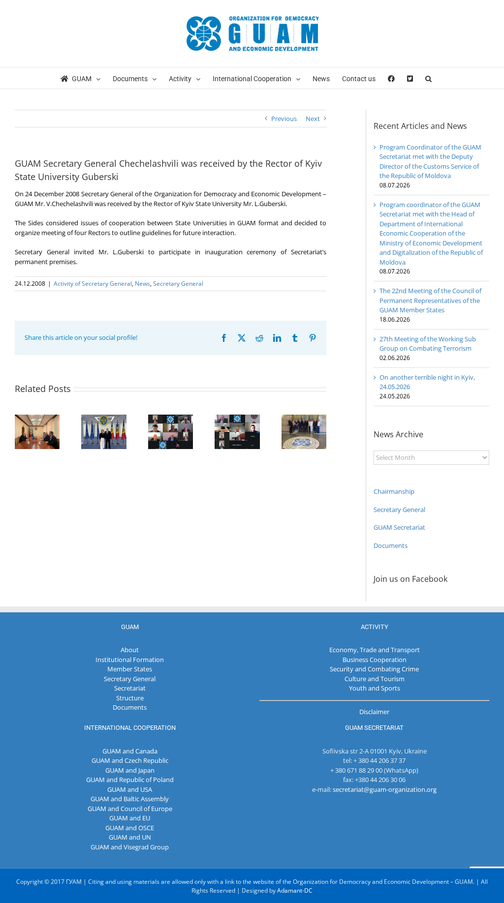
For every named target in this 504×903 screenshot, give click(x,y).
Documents (391, 545)
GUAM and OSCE (129, 827)
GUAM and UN (130, 837)
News (142, 283)
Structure (130, 697)
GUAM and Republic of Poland (130, 779)
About (130, 649)
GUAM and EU (129, 817)
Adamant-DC (295, 890)
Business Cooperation (375, 659)
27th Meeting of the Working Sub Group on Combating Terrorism (427, 343)
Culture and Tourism (375, 678)
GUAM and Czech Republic (130, 760)
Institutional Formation (129, 659)
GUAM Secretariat (399, 527)
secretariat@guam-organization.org (385, 789)
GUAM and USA (129, 789)
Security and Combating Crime (374, 668)
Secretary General (178, 283)
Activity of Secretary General (93, 283)
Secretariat (130, 688)
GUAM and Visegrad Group (130, 847)
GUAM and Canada (130, 751)
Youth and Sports (374, 688)
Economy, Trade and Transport (374, 649)
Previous (284, 118)
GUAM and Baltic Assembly (130, 798)
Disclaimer (374, 711)
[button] (428, 78)
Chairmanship (394, 491)
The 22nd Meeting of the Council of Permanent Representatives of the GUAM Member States (430, 300)
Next (313, 118)
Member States (129, 668)
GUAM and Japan (130, 770)
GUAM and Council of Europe (130, 808)
